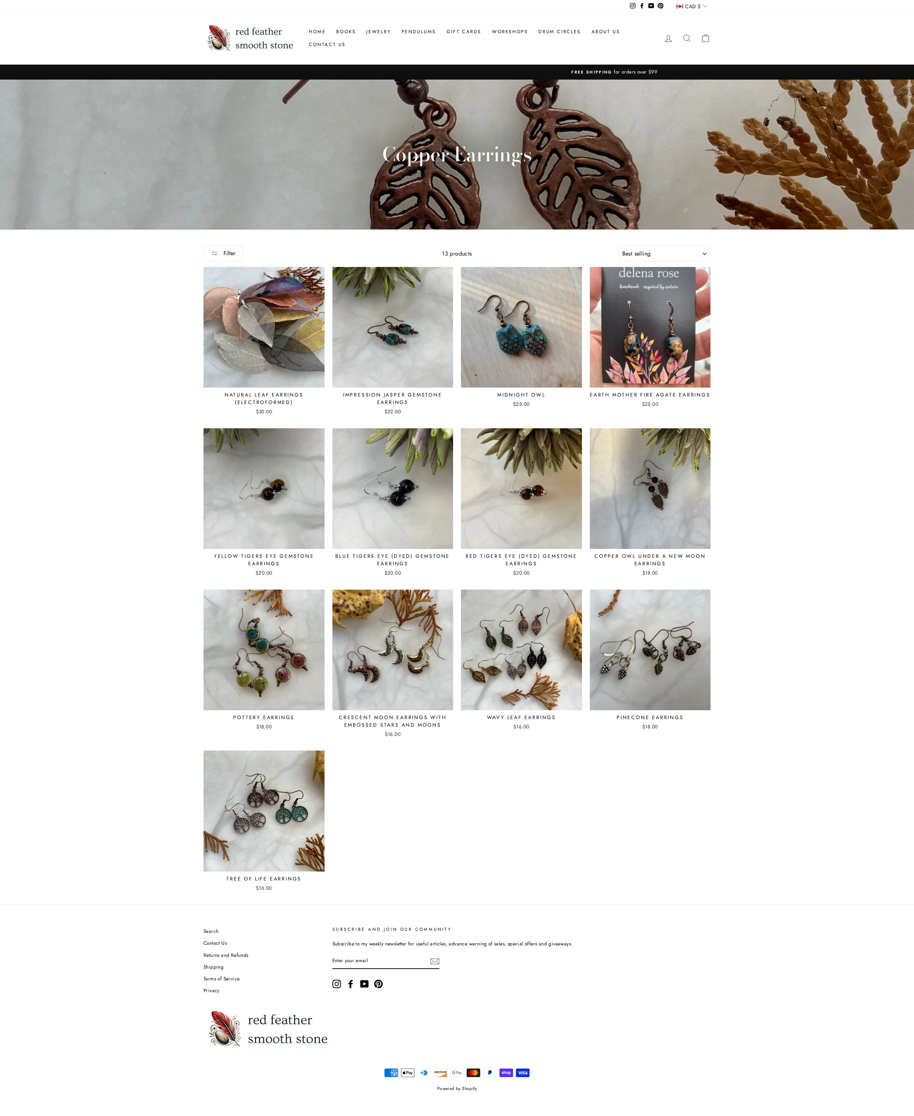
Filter (228, 253)
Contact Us (327, 44)
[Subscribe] (435, 961)
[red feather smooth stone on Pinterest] (378, 984)
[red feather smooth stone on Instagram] (336, 984)
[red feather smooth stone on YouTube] (364, 984)
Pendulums (419, 31)
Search (211, 931)
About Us (606, 31)
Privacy (212, 990)
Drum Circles (559, 31)
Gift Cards (464, 31)
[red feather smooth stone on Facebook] (350, 984)
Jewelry (378, 31)
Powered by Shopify (457, 1088)
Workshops (510, 31)
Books (346, 31)
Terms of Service (222, 978)
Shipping (214, 966)
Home (317, 31)
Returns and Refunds (226, 955)
